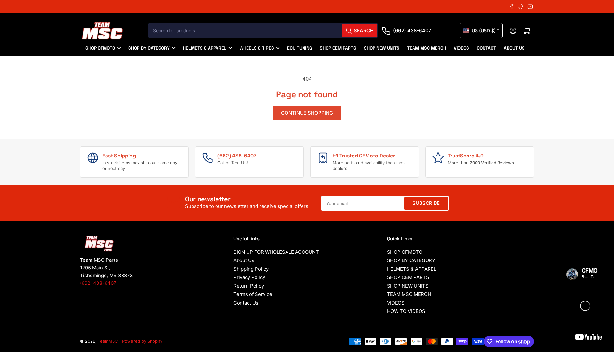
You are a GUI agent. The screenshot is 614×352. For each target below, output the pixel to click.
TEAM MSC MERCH (426, 48)
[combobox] (263, 30)
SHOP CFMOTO (100, 48)
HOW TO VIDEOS (406, 311)
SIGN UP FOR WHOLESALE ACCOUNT (276, 252)
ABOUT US (514, 48)
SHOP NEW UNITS (381, 48)
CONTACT (486, 48)
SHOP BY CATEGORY (149, 48)
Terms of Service (252, 294)
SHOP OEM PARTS (338, 48)
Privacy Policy (249, 277)
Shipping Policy (251, 269)
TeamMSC (108, 341)
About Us (243, 260)
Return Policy (248, 286)
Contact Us (245, 303)
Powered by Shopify (142, 341)
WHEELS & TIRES (257, 48)
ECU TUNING (299, 48)
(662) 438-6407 (412, 31)
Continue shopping (307, 113)
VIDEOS (461, 48)
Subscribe (426, 203)
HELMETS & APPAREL (204, 48)
